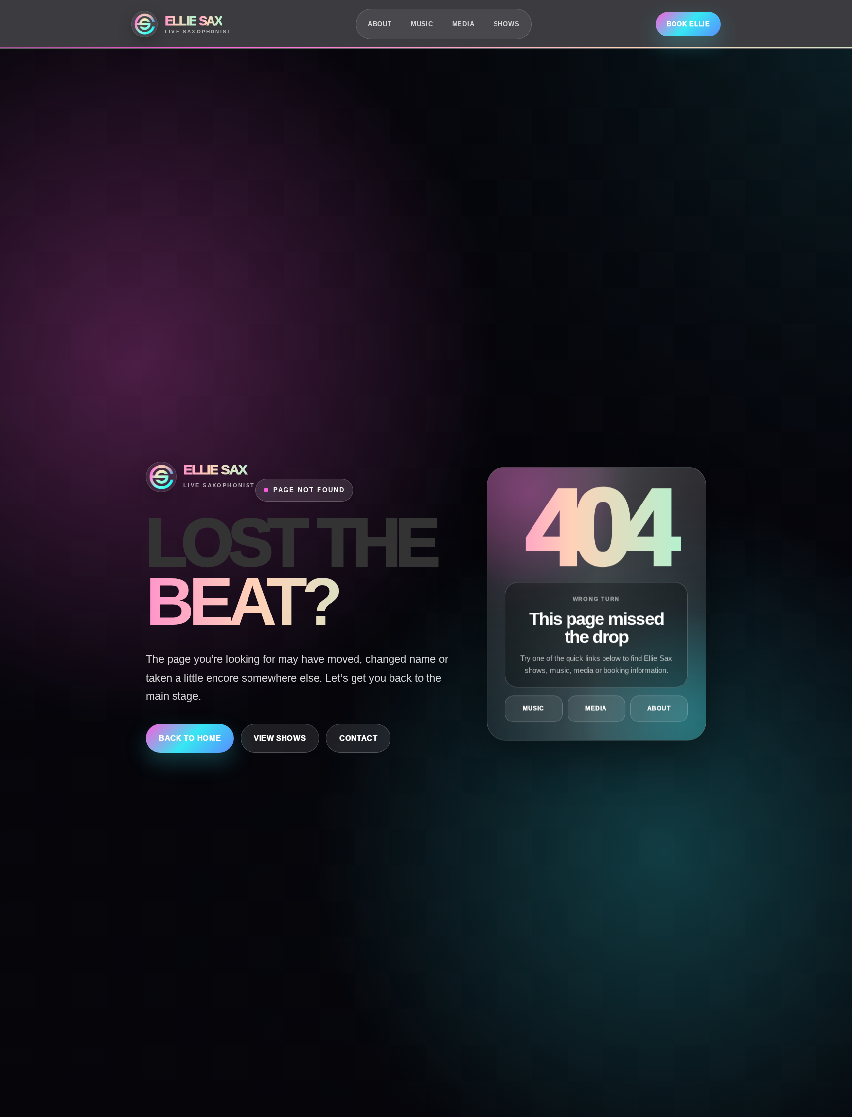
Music (422, 24)
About (380, 24)
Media (463, 24)
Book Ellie (688, 24)
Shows (507, 24)
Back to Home (190, 738)
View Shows (280, 738)
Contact (358, 738)
